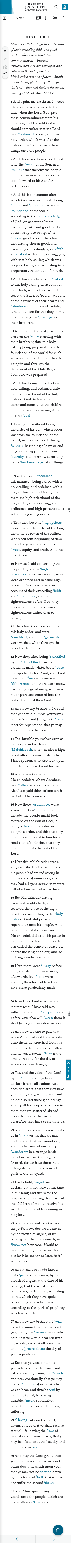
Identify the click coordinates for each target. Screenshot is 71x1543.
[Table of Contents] (5, 18)
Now (48, 1053)
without (18, 446)
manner (18, 170)
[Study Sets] (38, 18)
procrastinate (34, 1348)
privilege (46, 317)
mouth (28, 1078)
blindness (19, 306)
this (37, 1502)
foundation (20, 211)
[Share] (5, 73)
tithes (24, 785)
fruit (60, 719)
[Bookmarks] (47, 18)
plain (24, 1135)
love (51, 1430)
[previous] (18, 1539)
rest (27, 415)
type (27, 826)
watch (58, 1373)
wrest (49, 1017)
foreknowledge (49, 216)
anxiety (41, 1332)
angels (40, 1182)
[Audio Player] (58, 1530)
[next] (53, 1539)
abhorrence (21, 683)
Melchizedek (22, 749)
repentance (27, 596)
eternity (18, 456)
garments (52, 637)
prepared (37, 205)
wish (58, 1321)
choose (17, 238)
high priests (53, 522)
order (30, 164)
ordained (27, 134)
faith (59, 249)
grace (16, 549)
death (49, 1483)
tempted (29, 1384)
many (46, 966)
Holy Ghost (31, 662)
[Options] (63, 18)
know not (19, 1245)
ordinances (41, 804)
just (23, 1275)
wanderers (20, 1151)
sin (31, 678)
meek (30, 1400)
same (35, 336)
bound (46, 1472)
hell (40, 1477)
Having (21, 1420)
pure (60, 667)
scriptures (50, 1012)
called (16, 205)
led (52, 1389)
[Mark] (5, 59)
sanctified (19, 637)
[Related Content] (55, 18)
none (40, 976)
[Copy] (5, 67)
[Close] (5, 51)
